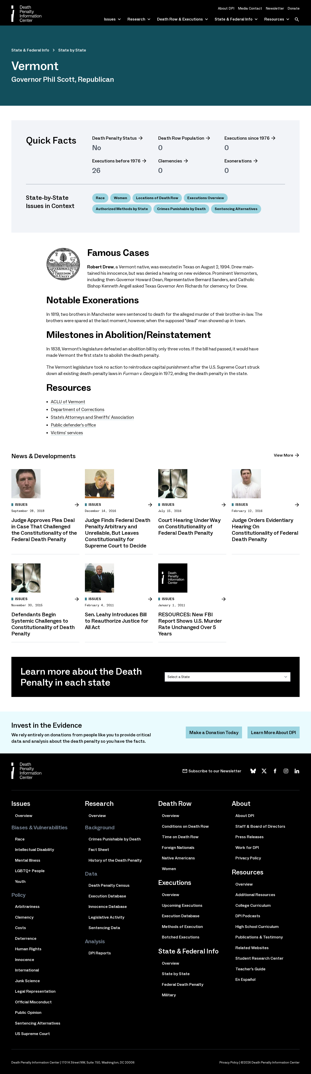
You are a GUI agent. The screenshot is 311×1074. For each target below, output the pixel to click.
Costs (20, 927)
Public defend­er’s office (73, 425)
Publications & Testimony (259, 937)
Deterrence (25, 938)
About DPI (226, 8)
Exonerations (238, 161)
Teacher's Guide (250, 968)
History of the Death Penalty (115, 860)
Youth (20, 881)
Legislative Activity (106, 917)
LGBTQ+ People (30, 870)
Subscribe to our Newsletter (215, 770)
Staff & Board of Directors (260, 826)
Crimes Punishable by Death (181, 209)
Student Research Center (259, 958)
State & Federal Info (30, 50)
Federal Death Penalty (182, 984)
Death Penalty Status (114, 138)
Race (100, 198)
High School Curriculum (257, 926)
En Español (245, 979)
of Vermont (68, 401)
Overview (23, 815)
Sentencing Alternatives (236, 209)
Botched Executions (180, 937)
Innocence (24, 959)
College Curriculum (253, 905)
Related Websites (252, 947)
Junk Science (27, 980)
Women (120, 198)
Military (169, 994)
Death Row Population (181, 138)
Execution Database (107, 896)
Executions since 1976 (247, 138)
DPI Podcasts (247, 915)
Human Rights (28, 948)
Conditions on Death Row (185, 826)
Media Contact (250, 8)
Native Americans (178, 858)
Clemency (24, 917)
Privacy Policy (248, 858)
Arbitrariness (27, 906)
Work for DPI (247, 847)
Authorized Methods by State (122, 209)
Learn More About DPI (273, 732)
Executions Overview (205, 198)
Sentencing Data (104, 927)
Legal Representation (35, 991)
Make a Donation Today (213, 732)
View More (283, 455)
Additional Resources (255, 894)
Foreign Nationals (178, 847)
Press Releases (249, 836)
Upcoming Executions (182, 905)
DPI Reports (100, 953)
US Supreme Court (32, 1033)
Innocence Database (108, 906)
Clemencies (170, 161)
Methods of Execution (182, 926)
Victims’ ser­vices (67, 432)
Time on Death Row (180, 836)
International (27, 970)
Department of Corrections (77, 409)
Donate (294, 8)
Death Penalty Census (109, 885)
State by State (72, 50)
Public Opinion (28, 1012)
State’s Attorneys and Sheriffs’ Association (92, 417)
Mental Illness (27, 860)
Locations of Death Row (157, 198)
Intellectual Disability (34, 849)
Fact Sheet (99, 849)
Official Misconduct (33, 1002)
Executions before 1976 (116, 161)
